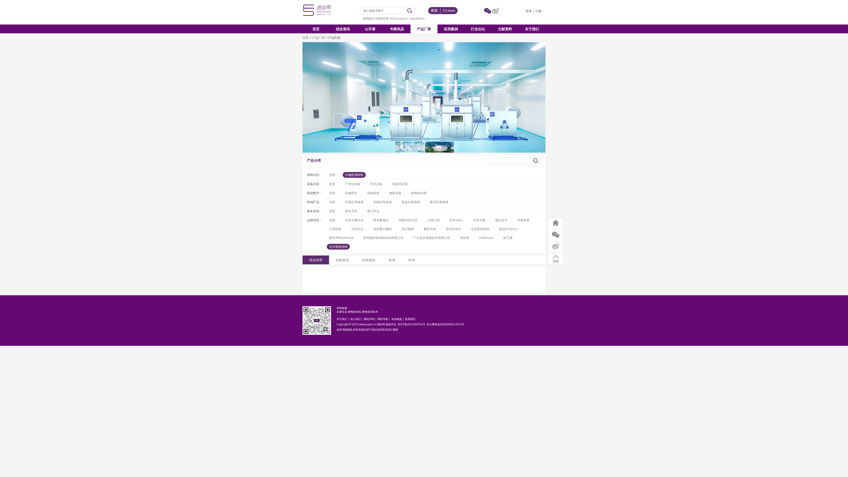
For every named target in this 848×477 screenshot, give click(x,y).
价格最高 (342, 260)
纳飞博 (508, 238)
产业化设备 (352, 184)
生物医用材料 (354, 175)
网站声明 (369, 319)
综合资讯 (343, 28)
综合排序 (315, 260)
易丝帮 (464, 238)
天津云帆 (479, 220)
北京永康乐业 (354, 220)
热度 (392, 260)
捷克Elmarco (508, 229)
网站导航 (383, 319)
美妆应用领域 (410, 202)
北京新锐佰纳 (480, 229)
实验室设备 (400, 184)
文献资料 (505, 28)
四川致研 (407, 229)
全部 (332, 175)
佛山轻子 (501, 220)
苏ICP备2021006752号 (411, 324)
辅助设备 (395, 193)
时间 (412, 260)
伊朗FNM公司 (408, 220)
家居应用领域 (439, 202)
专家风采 (397, 28)
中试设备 (376, 184)
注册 (538, 11)
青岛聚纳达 (381, 220)
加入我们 (355, 319)
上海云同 (433, 220)
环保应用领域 (354, 202)
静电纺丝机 (354, 312)
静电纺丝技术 (370, 312)
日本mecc (456, 220)
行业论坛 (478, 28)
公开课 (370, 28)
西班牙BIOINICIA (341, 238)
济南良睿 (523, 220)
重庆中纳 (430, 229)
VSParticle (486, 238)
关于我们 (532, 28)
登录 (529, 11)
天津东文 (357, 229)
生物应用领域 (382, 202)
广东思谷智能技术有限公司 (431, 238)
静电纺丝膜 (419, 193)
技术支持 (351, 211)
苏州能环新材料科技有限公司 (383, 238)
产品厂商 (424, 28)
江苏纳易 (335, 229)
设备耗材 (373, 193)
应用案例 (451, 28)
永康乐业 (342, 312)
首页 (316, 28)
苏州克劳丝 (453, 229)
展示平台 (373, 211)
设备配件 (351, 193)
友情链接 (396, 319)
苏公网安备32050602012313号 (445, 324)
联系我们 (410, 319)
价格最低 (368, 260)
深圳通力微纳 (382, 229)
